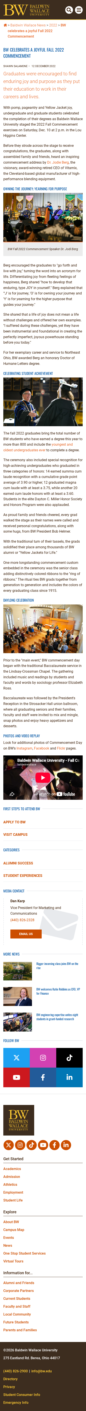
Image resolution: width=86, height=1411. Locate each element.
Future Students (16, 1322)
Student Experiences (22, 876)
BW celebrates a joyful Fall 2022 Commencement (37, 30)
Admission (11, 1177)
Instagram (24, 748)
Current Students (16, 1299)
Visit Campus (15, 835)
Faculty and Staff (16, 1306)
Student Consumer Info (21, 1395)
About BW (11, 1222)
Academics (12, 1169)
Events (8, 1238)
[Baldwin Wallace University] (5, 25)
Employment (13, 1192)
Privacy (9, 1387)
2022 (53, 25)
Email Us (26, 934)
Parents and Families (20, 1330)
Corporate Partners (18, 1291)
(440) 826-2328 (22, 920)
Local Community (17, 1314)
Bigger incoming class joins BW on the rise (57, 965)
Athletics (10, 1184)
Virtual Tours (13, 1261)
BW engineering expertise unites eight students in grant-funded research (57, 1016)
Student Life (13, 1200)
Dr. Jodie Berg (58, 162)
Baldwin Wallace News (28, 25)
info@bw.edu (41, 1371)
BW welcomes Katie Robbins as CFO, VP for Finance (58, 991)
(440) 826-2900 (15, 1371)
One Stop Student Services (24, 1253)
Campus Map (13, 1230)
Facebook (41, 748)
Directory (10, 1379)
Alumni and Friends (18, 1283)
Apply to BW (14, 822)
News (7, 1245)
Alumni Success (18, 863)
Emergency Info (15, 1403)
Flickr (61, 748)
